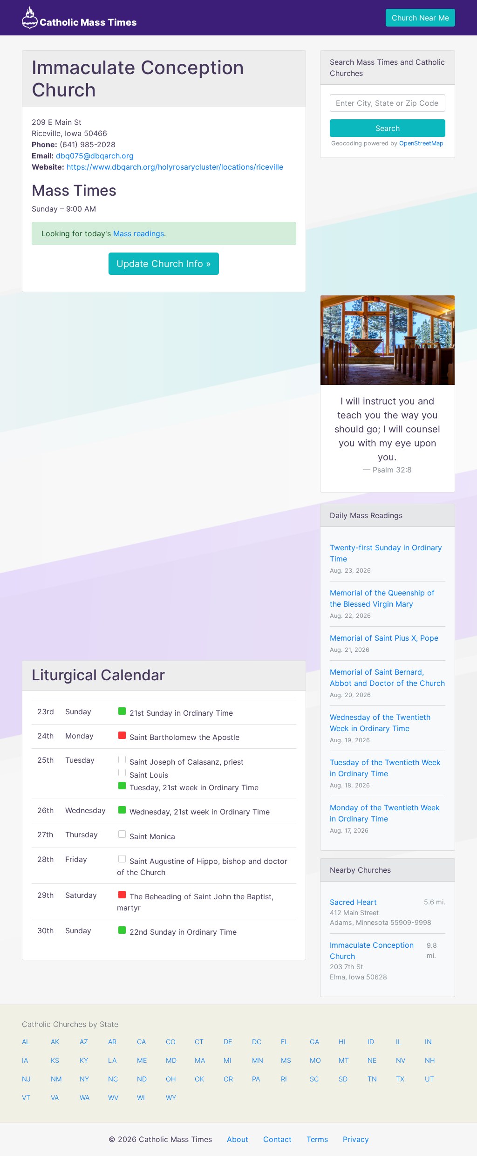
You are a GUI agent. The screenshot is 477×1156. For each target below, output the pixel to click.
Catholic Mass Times (87, 22)
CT (199, 1042)
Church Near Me (420, 17)
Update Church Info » (163, 263)
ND (141, 1079)
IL (399, 1042)
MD (170, 1060)
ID (371, 1042)
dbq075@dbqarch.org (95, 155)
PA (256, 1079)
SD (343, 1079)
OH (170, 1079)
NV (400, 1060)
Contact (277, 1139)
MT (343, 1060)
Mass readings (138, 233)
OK (199, 1079)
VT (26, 1097)
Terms (317, 1139)
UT (429, 1079)
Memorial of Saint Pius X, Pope (384, 638)
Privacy (356, 1139)
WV (112, 1097)
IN (428, 1042)
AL (26, 1042)
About (237, 1139)
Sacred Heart (353, 902)
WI (141, 1097)
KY (84, 1060)
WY (170, 1097)
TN (372, 1079)
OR (228, 1079)
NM (55, 1079)
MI (228, 1060)
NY (84, 1079)
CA (141, 1042)
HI (342, 1042)
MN (256, 1060)
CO (170, 1042)
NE (372, 1060)
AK (55, 1042)
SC (314, 1079)
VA (55, 1097)
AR (112, 1042)
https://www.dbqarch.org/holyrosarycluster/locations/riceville (175, 166)
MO (314, 1060)
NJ (26, 1079)
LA (112, 1060)
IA (25, 1060)
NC (112, 1079)
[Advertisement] (164, 368)
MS (285, 1060)
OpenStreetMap (421, 143)
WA (84, 1097)
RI (284, 1079)
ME (141, 1060)
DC (256, 1042)
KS (55, 1060)
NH (429, 1060)
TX (400, 1079)
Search (387, 128)
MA (199, 1060)
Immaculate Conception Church (372, 950)
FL (284, 1042)
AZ (84, 1042)
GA (314, 1042)
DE (228, 1042)
